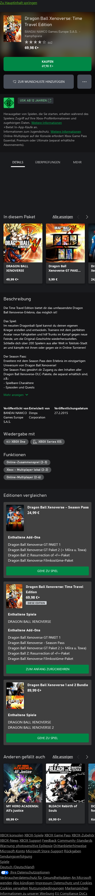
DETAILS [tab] (17, 162)
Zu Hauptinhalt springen (18, 2)
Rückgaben (72, 851)
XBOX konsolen (11, 835)
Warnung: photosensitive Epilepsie (26, 845)
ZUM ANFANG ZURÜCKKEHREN (47, 669)
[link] (23, 254)
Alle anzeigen (63, 216)
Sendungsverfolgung (16, 856)
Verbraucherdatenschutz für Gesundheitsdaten (35, 877)
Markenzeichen (76, 888)
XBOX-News (9, 840)
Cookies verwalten (14, 888)
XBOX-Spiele (34, 835)
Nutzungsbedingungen (46, 888)
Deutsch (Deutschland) (17, 866)
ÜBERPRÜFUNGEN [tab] (47, 162)
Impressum (44, 882)
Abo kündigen (23, 882)
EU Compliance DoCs (71, 893)
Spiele (4, 861)
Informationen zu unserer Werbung (27, 893)
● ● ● (84, 81)
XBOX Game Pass (57, 835)
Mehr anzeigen (14, 395)
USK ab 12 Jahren (33, 100)
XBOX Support (30, 840)
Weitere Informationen (46, 122)
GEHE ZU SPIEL (47, 571)
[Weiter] (87, 217)
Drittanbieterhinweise (69, 845)
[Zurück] (78, 217)
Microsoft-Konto (12, 851)
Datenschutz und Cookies (72, 882)
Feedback (49, 840)
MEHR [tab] (77, 162)
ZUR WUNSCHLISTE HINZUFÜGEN (41, 81)
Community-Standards (74, 840)
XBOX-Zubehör (83, 835)
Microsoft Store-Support (44, 851)
